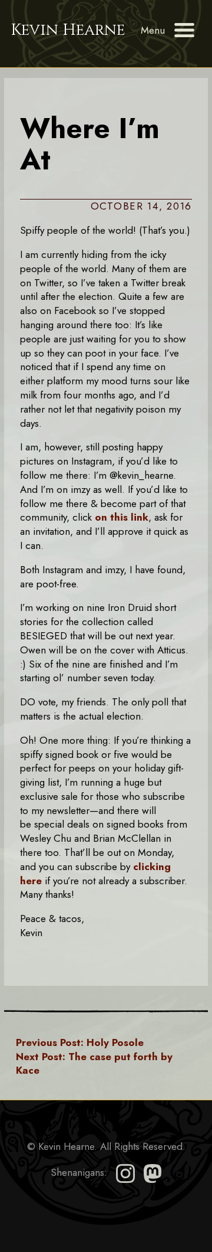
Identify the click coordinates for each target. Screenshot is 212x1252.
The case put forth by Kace (94, 1064)
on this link (121, 517)
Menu (153, 30)
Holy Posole (80, 1042)
